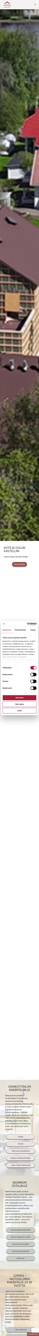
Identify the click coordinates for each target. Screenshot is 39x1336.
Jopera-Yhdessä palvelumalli (20, 1165)
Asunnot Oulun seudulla (20, 1244)
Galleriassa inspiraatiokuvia (21, 1151)
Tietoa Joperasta (20, 1330)
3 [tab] (19, 1078)
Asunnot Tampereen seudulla (21, 1237)
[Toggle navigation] (35, 4)
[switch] (33, 674)
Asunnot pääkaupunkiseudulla (20, 1230)
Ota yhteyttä (33, 1334)
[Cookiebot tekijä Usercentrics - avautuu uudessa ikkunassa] (28, 624)
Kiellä (19, 711)
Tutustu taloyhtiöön (19, 567)
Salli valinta (19, 704)
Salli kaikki (19, 698)
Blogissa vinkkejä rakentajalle (20, 1158)
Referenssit (20, 1258)
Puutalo (20, 1137)
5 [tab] (23, 1078)
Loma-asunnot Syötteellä (20, 1251)
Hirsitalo (20, 1144)
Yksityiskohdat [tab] (20, 630)
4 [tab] (21, 1078)
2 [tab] (17, 1078)
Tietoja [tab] (32, 630)
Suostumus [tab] (6, 630)
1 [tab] (15, 1078)
